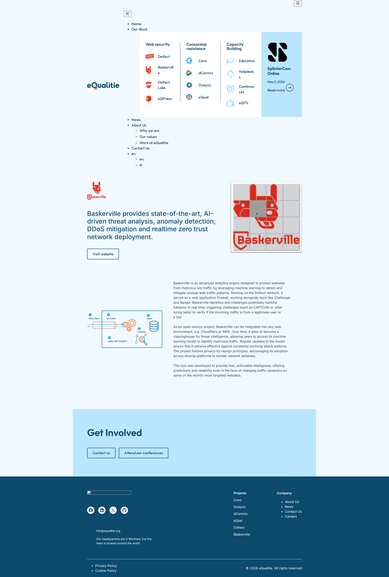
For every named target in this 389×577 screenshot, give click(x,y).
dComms (206, 73)
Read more (276, 90)
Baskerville (242, 534)
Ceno (203, 60)
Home (136, 23)
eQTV (243, 103)
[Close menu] (127, 14)
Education (247, 60)
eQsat (204, 97)
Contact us (101, 453)
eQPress (165, 98)
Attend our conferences (143, 453)
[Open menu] (298, 3)
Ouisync (205, 85)
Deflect (164, 56)
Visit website (103, 254)
